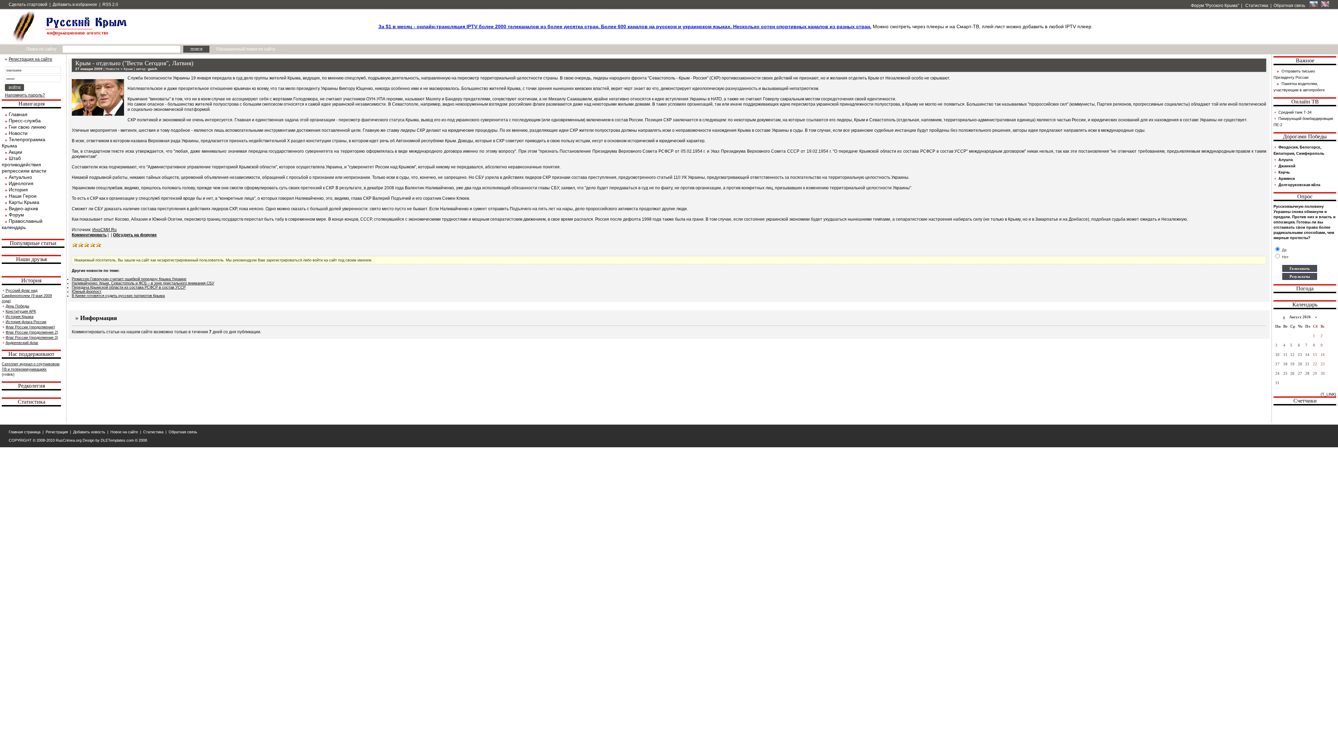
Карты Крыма (24, 202)
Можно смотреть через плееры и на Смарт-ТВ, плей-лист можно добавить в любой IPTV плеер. (735, 26)
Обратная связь (1289, 5)
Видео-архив (23, 208)
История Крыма (19, 316)
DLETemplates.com (117, 440)
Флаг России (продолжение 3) (32, 337)
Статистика (1256, 5)
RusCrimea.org (69, 440)
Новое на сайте (124, 432)
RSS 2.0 (110, 4)
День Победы (17, 306)
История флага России (26, 322)
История (18, 189)
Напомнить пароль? (25, 95)
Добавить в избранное (75, 4)
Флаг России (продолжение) (30, 327)
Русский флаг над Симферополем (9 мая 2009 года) (27, 295)
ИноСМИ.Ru (104, 229)
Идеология (21, 183)
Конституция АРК (21, 311)
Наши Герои (23, 196)
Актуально (20, 177)
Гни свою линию (27, 127)
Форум (16, 215)
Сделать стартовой (28, 4)
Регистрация (57, 432)
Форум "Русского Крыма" (1214, 5)
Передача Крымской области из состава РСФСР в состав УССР (129, 287)
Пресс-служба (25, 120)
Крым (128, 69)
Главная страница (24, 432)
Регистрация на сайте (30, 59)
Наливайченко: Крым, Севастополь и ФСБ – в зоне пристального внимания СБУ (143, 283)
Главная (18, 114)
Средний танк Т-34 (1295, 112)
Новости (18, 133)
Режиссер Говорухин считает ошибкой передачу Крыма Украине (129, 279)
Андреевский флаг (22, 343)
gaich (152, 69)
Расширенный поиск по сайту (245, 49)
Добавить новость (89, 432)
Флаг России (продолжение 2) (32, 332)
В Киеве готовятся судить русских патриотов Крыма (118, 296)
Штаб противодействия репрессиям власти (24, 164)
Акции (15, 152)
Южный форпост (86, 291)
